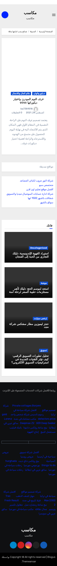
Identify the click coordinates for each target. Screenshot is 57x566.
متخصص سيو (46, 185)
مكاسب (30, 13)
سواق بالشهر (46, 202)
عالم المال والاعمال (21, 93)
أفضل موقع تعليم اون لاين (39, 189)
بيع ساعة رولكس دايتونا (35, 427)
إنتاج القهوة (33, 432)
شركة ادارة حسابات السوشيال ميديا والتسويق (30, 193)
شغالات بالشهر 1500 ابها (40, 198)
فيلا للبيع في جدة (31, 500)
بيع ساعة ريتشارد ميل (35, 504)
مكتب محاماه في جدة (25, 418)
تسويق (43, 350)
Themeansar (29, 561)
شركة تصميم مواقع (31, 491)
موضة (44, 283)
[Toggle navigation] (53, 15)
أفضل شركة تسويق (29, 452)
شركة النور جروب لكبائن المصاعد (36, 180)
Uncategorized (38, 248)
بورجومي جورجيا (32, 465)
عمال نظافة (41, 509)
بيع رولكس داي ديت (29, 461)
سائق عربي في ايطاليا (36, 469)
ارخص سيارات (40, 318)
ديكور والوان (39, 93)
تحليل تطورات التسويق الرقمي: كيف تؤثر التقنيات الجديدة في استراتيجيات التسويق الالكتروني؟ (30, 359)
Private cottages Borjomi (26, 405)
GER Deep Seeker (45, 423)
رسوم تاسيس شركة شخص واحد (27, 414)
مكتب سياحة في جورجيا (21, 509)
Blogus (51, 557)
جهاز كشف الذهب (25, 496)
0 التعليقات (17, 112)
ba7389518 (27, 109)
